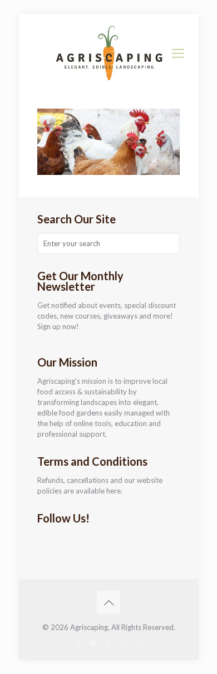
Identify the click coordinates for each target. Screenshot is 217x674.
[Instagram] (139, 643)
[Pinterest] (124, 643)
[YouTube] (109, 643)
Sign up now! (58, 326)
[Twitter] (94, 643)
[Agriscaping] (109, 52)
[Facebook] (79, 643)
